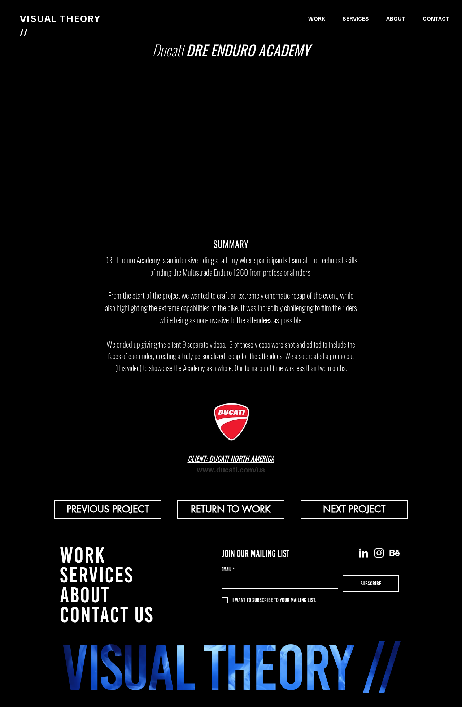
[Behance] (394, 552)
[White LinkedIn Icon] (363, 552)
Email (228, 569)
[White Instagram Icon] (378, 552)
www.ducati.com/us (231, 470)
